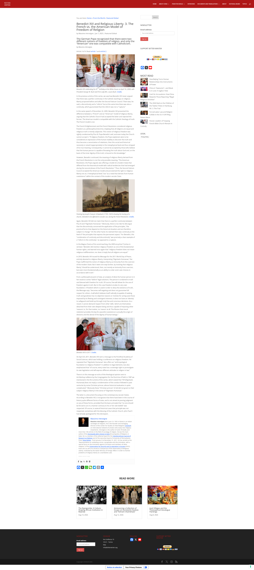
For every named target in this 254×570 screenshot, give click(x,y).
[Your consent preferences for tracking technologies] (250, 566)
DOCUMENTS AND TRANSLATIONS (207, 4)
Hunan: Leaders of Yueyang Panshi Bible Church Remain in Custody (156, 123)
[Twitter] (84, 462)
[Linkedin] (81, 462)
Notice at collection (114, 567)
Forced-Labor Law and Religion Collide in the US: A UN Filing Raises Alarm (156, 114)
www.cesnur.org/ (84, 456)
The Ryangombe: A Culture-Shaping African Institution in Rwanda (90, 510)
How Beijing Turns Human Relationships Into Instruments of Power (161, 82)
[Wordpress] (87, 462)
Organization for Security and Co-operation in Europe (107, 446)
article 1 (94, 51)
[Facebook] (78, 462)
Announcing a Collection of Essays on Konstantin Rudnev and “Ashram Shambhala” (126, 510)
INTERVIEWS (191, 4)
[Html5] (89, 462)
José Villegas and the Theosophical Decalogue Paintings (160, 510)
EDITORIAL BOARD (234, 4)
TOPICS (244, 4)
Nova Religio (87, 440)
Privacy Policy (145, 137)
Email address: (146, 30)
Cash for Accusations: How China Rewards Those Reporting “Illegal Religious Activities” (157, 97)
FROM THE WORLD (177, 4)
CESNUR (128, 426)
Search (155, 17)
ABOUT (224, 4)
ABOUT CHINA (163, 4)
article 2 (103, 51)
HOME (154, 4)
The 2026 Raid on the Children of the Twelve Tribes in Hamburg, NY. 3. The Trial (161, 106)
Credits (119, 92)
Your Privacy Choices (133, 567)
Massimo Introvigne (86, 33)
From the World (99, 18)
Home (89, 18)
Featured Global (112, 18)
